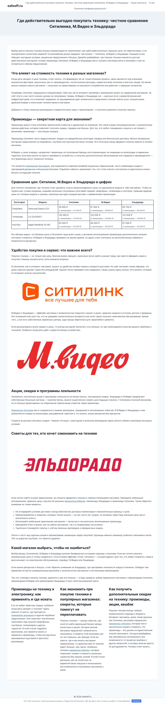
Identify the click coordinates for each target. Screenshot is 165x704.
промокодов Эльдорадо (37, 166)
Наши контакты (139, 3)
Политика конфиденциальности (90, 8)
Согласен (136, 701)
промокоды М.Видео (74, 501)
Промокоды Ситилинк (22, 410)
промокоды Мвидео (79, 650)
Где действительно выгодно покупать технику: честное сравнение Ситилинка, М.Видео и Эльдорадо (77, 3)
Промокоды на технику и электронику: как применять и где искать (32, 594)
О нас (152, 3)
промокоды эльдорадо (22, 615)
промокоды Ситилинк (120, 623)
